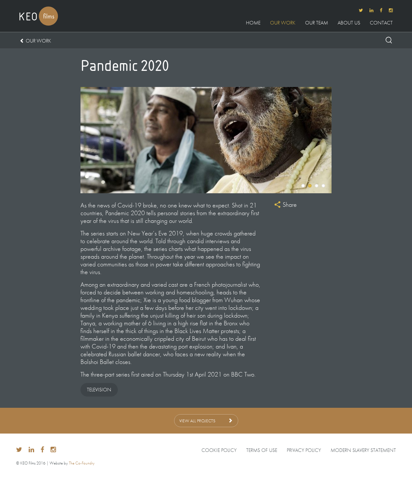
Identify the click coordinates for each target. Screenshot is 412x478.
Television (99, 389)
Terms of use (261, 450)
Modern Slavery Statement (363, 450)
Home (253, 23)
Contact (381, 23)
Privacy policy (304, 450)
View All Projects (197, 421)
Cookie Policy (219, 450)
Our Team (316, 23)
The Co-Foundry (82, 463)
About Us (349, 23)
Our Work (282, 23)
